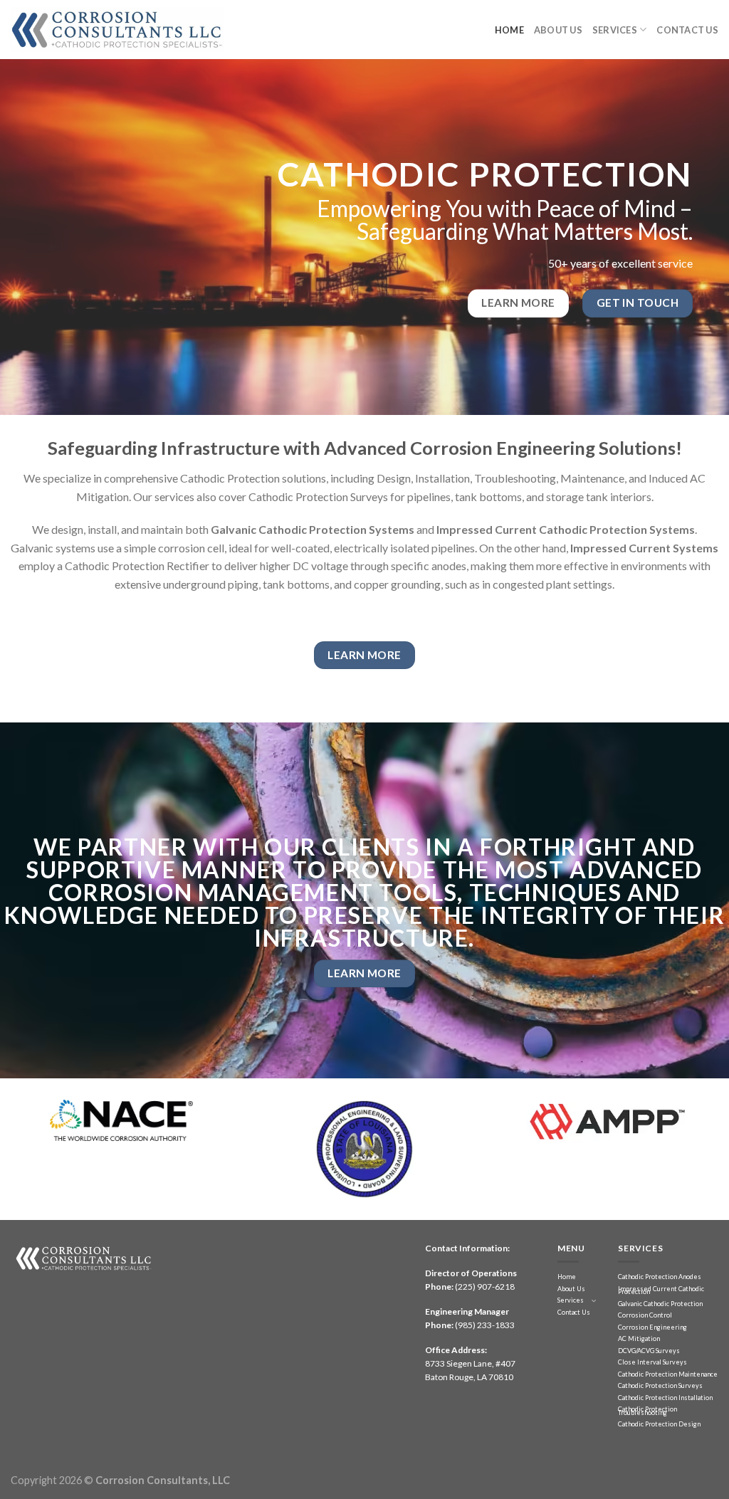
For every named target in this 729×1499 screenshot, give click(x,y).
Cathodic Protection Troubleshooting (647, 1410)
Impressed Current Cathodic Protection (661, 1290)
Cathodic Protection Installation (665, 1397)
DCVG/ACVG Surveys (649, 1351)
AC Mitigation (639, 1338)
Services (614, 30)
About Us (558, 30)
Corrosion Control (645, 1315)
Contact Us (687, 30)
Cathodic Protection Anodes (659, 1276)
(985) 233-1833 (485, 1325)
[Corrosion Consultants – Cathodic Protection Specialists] (117, 29)
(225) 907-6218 (485, 1286)
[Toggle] (594, 1300)
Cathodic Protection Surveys (660, 1385)
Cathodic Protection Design (659, 1424)
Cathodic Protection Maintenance (668, 1374)
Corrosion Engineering (652, 1327)
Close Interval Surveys (652, 1362)
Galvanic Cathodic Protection (660, 1304)
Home (509, 30)
